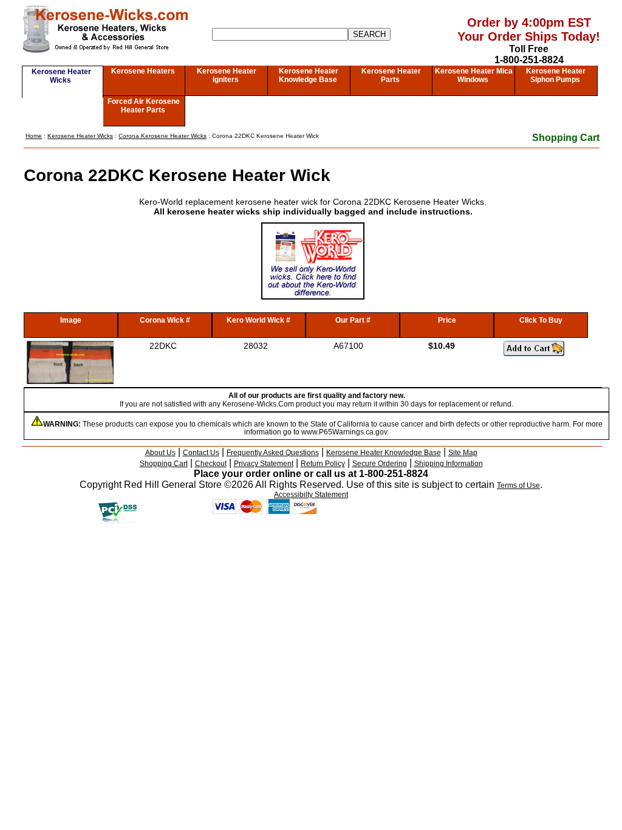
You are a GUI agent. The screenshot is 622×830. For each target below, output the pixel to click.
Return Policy (323, 463)
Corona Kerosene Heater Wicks (162, 135)
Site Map (462, 452)
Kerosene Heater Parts (391, 75)
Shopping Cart (566, 137)
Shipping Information (448, 463)
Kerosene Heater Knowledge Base (309, 75)
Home (34, 135)
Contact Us (201, 452)
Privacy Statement (263, 463)
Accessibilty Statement (311, 494)
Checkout (211, 463)
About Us (160, 452)
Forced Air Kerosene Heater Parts (144, 105)
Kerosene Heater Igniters (226, 75)
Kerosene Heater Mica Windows (474, 75)
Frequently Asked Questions (273, 452)
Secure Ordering (379, 463)
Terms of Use (518, 485)
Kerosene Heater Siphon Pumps (556, 75)
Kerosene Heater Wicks (61, 75)
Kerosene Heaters (143, 71)
